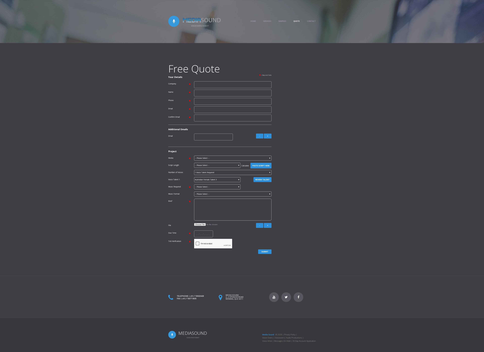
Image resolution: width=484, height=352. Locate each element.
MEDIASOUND (192, 333)
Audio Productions (294, 337)
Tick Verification (174, 241)
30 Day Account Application (304, 341)
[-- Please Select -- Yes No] (217, 186)
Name (170, 92)
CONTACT (311, 21)
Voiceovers (279, 337)
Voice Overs (267, 337)
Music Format (174, 194)
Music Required (174, 186)
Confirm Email (174, 117)
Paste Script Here (261, 165)
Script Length (173, 165)
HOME (253, 21)
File (169, 225)
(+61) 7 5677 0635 (188, 298)
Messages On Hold (282, 341)
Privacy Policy (289, 334)
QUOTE (296, 21)
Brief (170, 201)
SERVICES (267, 21)
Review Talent (262, 179)
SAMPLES (282, 21)
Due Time (172, 233)
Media (170, 158)
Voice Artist (267, 341)
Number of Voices (175, 172)
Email (170, 108)
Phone (171, 100)
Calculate (245, 165)
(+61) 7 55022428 (196, 296)
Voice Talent (173, 179)
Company (172, 83)
